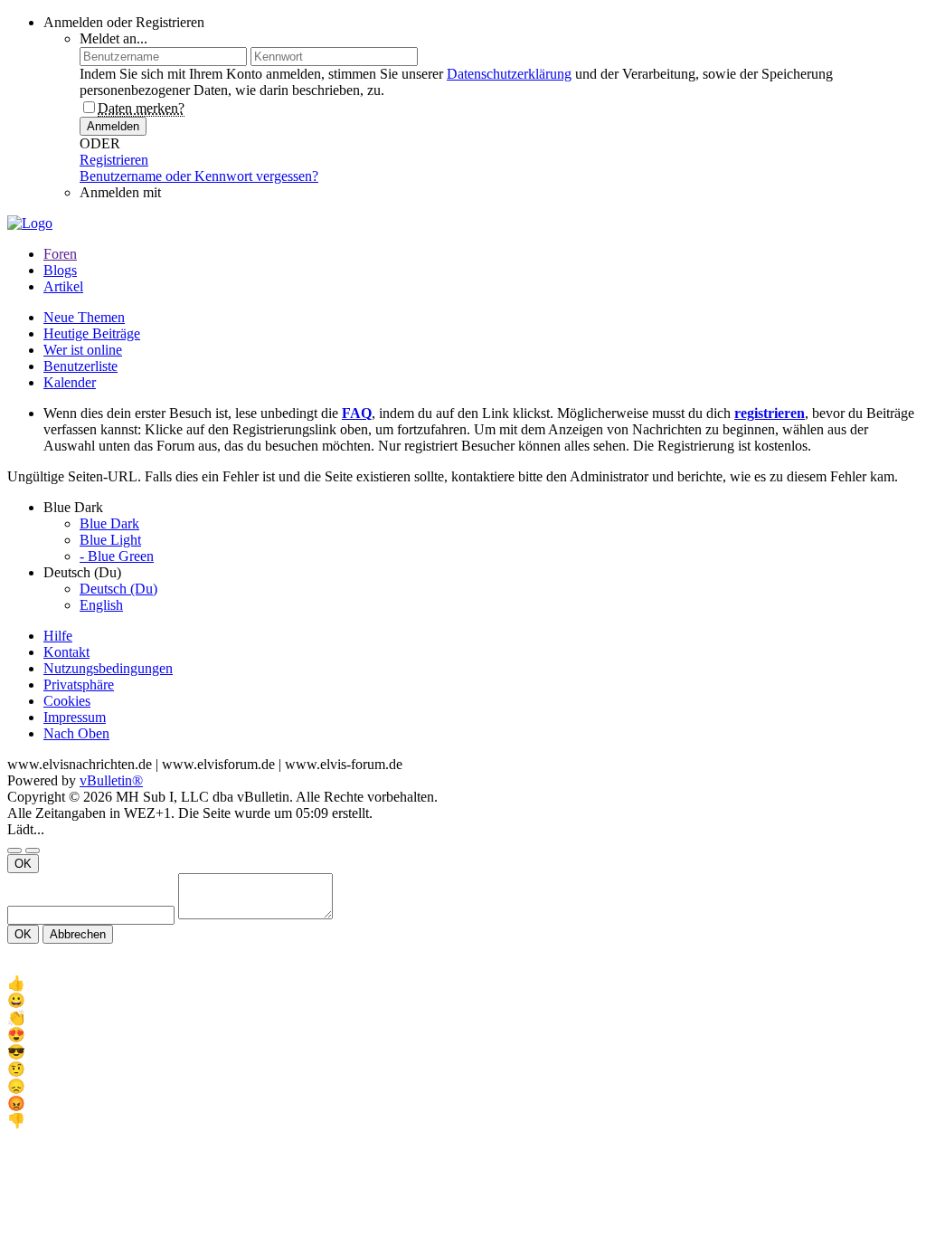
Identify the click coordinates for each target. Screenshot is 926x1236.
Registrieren (114, 159)
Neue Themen (84, 317)
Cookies (66, 700)
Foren (60, 253)
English (101, 605)
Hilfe (57, 635)
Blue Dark (109, 523)
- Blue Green (117, 556)
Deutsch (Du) (118, 588)
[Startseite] (27, 1137)
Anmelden (113, 126)
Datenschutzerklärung (509, 73)
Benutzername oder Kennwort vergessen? (199, 176)
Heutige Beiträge (91, 333)
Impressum (74, 717)
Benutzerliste (80, 366)
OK (23, 863)
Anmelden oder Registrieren (123, 22)
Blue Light (110, 539)
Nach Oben (76, 733)
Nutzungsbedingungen (108, 668)
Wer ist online (82, 349)
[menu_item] (463, 983)
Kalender (69, 382)
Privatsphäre (78, 684)
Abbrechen (78, 934)
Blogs (60, 270)
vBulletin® (111, 780)
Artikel (63, 286)
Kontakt (66, 652)
